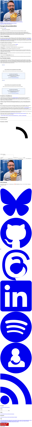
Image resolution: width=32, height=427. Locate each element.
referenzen (9, 420)
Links (1, 420)
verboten (20, 420)
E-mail (15, 157)
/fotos (2, 23)
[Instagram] (0, 249)
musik (5, 420)
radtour (7, 420)
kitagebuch (13, 421)
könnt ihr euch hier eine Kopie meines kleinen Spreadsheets (18, 113)
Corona (13, 420)
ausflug (31, 420)
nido (11, 420)
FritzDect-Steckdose (15, 97)
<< (0, 422)
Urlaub (18, 420)
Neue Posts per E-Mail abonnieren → (5, 407)
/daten (10, 23)
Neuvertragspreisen (27, 107)
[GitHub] (16, 248)
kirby (15, 421)
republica (16, 420)
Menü (2, 22)
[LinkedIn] (16, 311)
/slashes (8, 23)
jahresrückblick (27, 420)
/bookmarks (5, 23)
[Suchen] (9, 410)
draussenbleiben (9, 421)
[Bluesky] (16, 217)
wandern (3, 420)
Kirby (4, 426)
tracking (17, 421)
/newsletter (12, 23)
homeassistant (2, 421)
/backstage (15, 23)
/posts (1, 23)
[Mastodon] (0, 186)
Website (9, 158)
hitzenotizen (5, 421)
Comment (1, 157)
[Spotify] (16, 342)
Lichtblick (16, 44)
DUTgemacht (23, 420)
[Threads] (16, 280)
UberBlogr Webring (3, 422)
